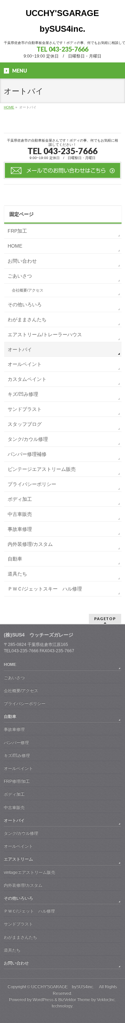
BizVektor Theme (74, 999)
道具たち (17, 574)
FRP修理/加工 (17, 781)
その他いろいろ (25, 304)
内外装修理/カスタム (30, 544)
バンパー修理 (16, 742)
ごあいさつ (20, 276)
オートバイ (20, 349)
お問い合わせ (22, 261)
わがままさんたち (27, 319)
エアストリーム (18, 859)
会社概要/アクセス (27, 290)
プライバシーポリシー (32, 484)
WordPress (43, 999)
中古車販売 (20, 514)
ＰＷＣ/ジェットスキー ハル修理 (45, 589)
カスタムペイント (27, 379)
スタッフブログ (25, 424)
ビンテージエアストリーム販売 (42, 469)
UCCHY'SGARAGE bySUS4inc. (64, 986)
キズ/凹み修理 (23, 394)
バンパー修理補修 (27, 454)
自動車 (15, 559)
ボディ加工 (20, 499)
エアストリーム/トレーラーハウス (45, 334)
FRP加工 (17, 231)
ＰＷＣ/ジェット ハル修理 (29, 911)
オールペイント (25, 364)
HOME (9, 107)
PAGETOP (105, 618)
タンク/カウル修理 (28, 439)
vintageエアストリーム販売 (29, 872)
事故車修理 (20, 529)
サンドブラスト (25, 409)
